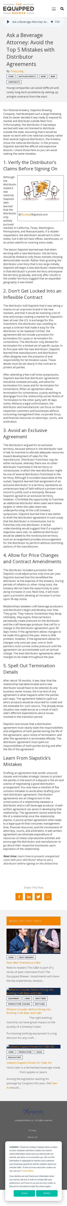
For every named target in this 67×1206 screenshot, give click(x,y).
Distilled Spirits (27, 76)
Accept (24, 1193)
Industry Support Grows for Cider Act (29, 1062)
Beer (53, 76)
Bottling (40, 1004)
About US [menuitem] (33, 1137)
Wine (43, 76)
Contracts (14, 82)
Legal (39, 1052)
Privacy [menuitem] (32, 1130)
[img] (52, 22)
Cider (11, 76)
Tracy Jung (16, 71)
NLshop (26, 214)
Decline (46, 1193)
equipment (14, 998)
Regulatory (14, 1057)
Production (25, 1052)
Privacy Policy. (27, 1171)
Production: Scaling (19, 1004)
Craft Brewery (26, 957)
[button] (8, 22)
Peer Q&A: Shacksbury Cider (23, 962)
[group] (33, 22)
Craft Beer (40, 998)
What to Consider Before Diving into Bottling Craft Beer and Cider (29, 1011)
